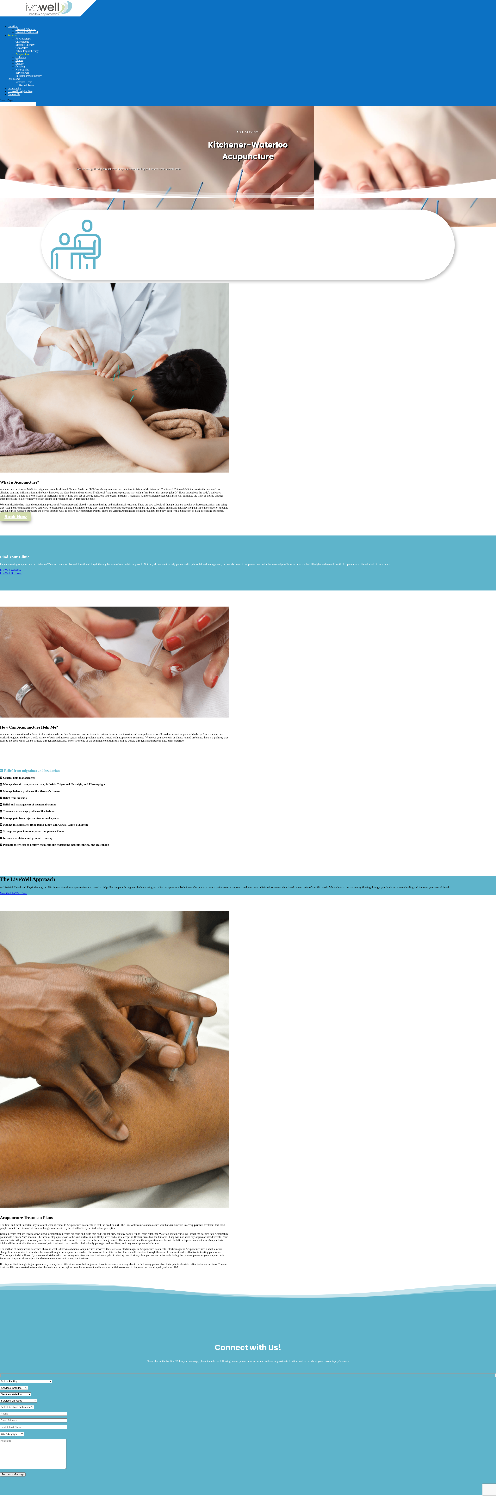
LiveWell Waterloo (26, 29)
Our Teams (14, 78)
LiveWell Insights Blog (20, 91)
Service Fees (22, 72)
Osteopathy (22, 47)
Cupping (20, 66)
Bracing (20, 63)
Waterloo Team (24, 82)
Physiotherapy (23, 38)
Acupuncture (22, 54)
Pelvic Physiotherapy (27, 51)
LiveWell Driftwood (27, 32)
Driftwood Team (25, 85)
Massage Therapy (25, 44)
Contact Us (14, 94)
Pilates (19, 60)
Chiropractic (22, 41)
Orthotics (21, 57)
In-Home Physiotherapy (29, 75)
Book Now (15, 516)
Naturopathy (22, 69)
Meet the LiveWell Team (13, 893)
